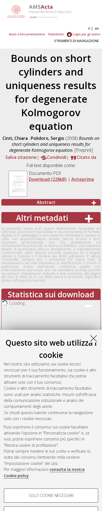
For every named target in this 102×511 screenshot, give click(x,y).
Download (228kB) (48, 179)
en (97, 28)
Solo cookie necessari (51, 495)
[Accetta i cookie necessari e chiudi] (93, 338)
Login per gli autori (86, 34)
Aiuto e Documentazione (27, 34)
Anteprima (82, 179)
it (89, 28)
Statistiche (56, 34)
